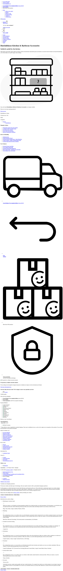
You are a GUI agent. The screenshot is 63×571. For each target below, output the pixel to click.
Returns (6, 12)
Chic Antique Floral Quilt (8, 147)
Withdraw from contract (5, 481)
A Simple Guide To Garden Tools (9, 128)
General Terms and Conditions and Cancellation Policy (13, 474)
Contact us (7, 15)
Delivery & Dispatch (7, 434)
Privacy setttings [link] (6, 476)
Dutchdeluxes (8, 122)
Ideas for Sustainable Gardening (9, 132)
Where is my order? (9, 11)
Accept (2, 494)
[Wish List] (4, 29)
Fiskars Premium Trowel (7, 138)
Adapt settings (16, 494)
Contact (4, 457)
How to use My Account (8, 435)
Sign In (4, 444)
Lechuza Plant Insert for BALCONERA (11, 141)
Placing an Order (6, 433)
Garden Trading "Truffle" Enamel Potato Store (12, 140)
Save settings (3, 568)
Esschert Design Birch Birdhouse (9, 148)
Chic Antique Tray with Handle (9, 150)
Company (5, 478)
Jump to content (6, 2)
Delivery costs (8, 13)
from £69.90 (13, 5)
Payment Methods (6, 432)
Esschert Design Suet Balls (8, 146)
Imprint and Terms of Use (8, 471)
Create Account (6, 445)
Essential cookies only (9, 494)
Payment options (8, 14)
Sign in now (5, 23)
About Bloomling (6, 458)
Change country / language (13, 467)
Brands (4, 121)
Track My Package (6, 447)
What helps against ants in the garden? (10, 127)
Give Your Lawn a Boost (8, 129)
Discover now (3, 111)
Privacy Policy (6, 473)
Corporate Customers (7, 439)
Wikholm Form (6, 137)
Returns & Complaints (7, 437)
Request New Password (7, 446)
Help (4, 10)
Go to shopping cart (7, 3)
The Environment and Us (8, 460)
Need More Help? (6, 440)
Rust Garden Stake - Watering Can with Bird (11, 149)
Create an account (6, 27)
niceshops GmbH (9, 469)
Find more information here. (5, 387)
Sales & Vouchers (6, 438)
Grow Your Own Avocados (8, 131)
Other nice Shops (6, 479)
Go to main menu (6, 1)
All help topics (8, 16)
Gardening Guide (6, 453)
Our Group (5, 459)
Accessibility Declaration (8, 475)
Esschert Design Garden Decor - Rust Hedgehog (12, 139)
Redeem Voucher (6, 449)
